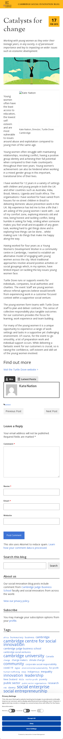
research (53, 683)
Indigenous (33, 671)
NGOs (21, 679)
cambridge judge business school (22, 648)
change (7, 660)
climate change (37, 660)
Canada (50, 656)
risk (5, 687)
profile (12, 620)
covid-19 (8, 667)
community (14, 663)
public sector (12, 683)
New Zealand (10, 679)
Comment (9, 443)
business (29, 637)
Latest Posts (28, 379)
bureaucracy (16, 637)
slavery (11, 687)
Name (7, 486)
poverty (43, 679)
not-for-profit (32, 679)
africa (6, 637)
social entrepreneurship (25, 691)
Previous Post (13, 411)
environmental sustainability (35, 668)
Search (54, 565)
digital (17, 668)
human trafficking (12, 672)
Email (7, 500)
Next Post (51, 411)
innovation (13, 675)
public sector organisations (34, 683)
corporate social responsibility (41, 664)
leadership (34, 675)
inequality (46, 671)
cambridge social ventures (17, 652)
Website (8, 515)
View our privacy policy (16, 601)
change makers (19, 660)
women (8, 404)
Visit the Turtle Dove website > (21, 369)
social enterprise (33, 686)
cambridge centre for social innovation (30, 642)
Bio (11, 379)
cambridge (43, 637)
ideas (23, 672)
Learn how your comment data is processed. (29, 546)
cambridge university (24, 655)
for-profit (53, 667)
